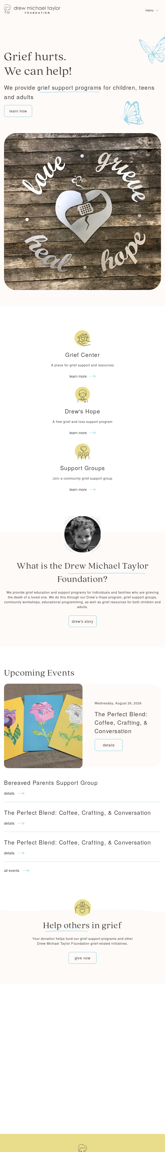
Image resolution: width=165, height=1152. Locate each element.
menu (149, 10)
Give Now (83, 957)
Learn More (78, 376)
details (109, 744)
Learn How (18, 110)
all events (12, 870)
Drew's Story (82, 621)
